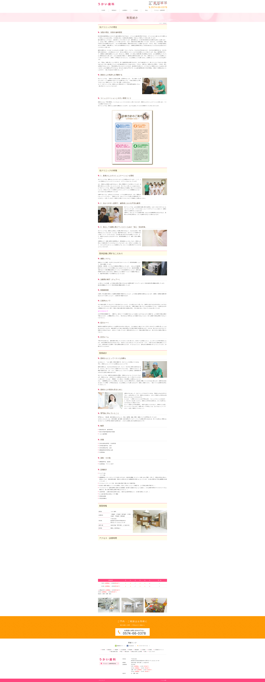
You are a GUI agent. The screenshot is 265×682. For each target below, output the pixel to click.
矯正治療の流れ (114, 651)
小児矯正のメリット (159, 649)
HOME (103, 10)
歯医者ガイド (120, 645)
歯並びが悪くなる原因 (137, 651)
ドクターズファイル (143, 645)
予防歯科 (130, 649)
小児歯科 (143, 649)
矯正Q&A (127, 651)
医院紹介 (110, 649)
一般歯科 (116, 649)
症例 (145, 651)
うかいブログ (152, 651)
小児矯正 (135, 10)
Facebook (131, 645)
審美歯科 (137, 649)
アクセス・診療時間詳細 (109, 663)
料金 (146, 10)
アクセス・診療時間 (159, 10)
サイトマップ (102, 680)
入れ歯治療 (123, 649)
